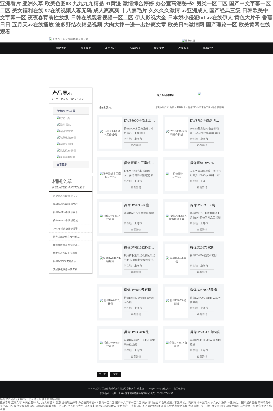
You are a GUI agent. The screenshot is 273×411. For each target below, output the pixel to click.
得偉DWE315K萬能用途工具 (205, 205)
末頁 (115, 374)
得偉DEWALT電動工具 (199, 107)
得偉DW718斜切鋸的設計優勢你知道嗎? (67, 204)
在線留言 (183, 48)
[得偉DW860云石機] (110, 302)
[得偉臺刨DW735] (176, 175)
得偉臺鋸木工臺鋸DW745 (139, 163)
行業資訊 (135, 48)
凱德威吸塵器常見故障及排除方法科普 (67, 245)
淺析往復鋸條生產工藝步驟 (67, 269)
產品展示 (110, 48)
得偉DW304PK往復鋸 (139, 332)
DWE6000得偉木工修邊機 (139, 120)
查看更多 (62, 164)
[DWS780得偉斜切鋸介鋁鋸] (176, 133)
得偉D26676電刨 (202, 247)
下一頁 (102, 374)
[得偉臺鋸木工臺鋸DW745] (110, 175)
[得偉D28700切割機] (176, 302)
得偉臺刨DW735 (202, 163)
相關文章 (62, 181)
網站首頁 (61, 48)
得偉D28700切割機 (203, 290)
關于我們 (86, 48)
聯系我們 (208, 48)
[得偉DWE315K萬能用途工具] (176, 217)
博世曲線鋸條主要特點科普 (67, 236)
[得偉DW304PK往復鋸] (110, 344)
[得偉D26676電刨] (176, 259)
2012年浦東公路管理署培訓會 (67, 228)
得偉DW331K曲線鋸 (205, 332)
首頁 (172, 107)
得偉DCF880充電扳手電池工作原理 (67, 261)
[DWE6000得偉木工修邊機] (110, 133)
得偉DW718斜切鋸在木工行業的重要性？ (67, 212)
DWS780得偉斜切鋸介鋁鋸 (205, 120)
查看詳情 (136, 145)
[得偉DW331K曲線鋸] (176, 344)
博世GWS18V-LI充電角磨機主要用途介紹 (67, 253)
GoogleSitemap (154, 388)
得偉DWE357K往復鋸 (139, 205)
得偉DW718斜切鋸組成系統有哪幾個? (67, 220)
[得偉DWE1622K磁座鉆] (110, 259)
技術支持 (159, 48)
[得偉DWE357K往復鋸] (110, 217)
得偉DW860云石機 (137, 290)
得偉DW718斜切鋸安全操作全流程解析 (67, 196)
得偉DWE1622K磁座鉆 (139, 247)
